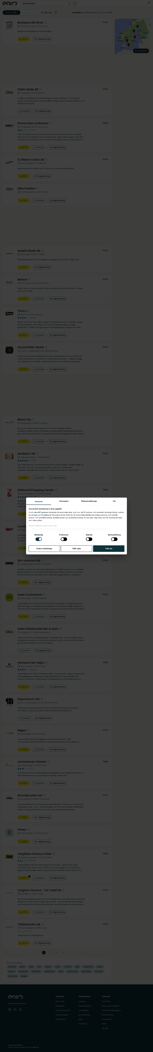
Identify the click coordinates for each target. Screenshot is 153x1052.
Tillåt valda (76, 549)
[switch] (64, 539)
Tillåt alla (108, 549)
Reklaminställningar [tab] (89, 501)
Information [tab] (63, 501)
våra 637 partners (41, 512)
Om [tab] (114, 501)
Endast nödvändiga (44, 549)
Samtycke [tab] (39, 501)
